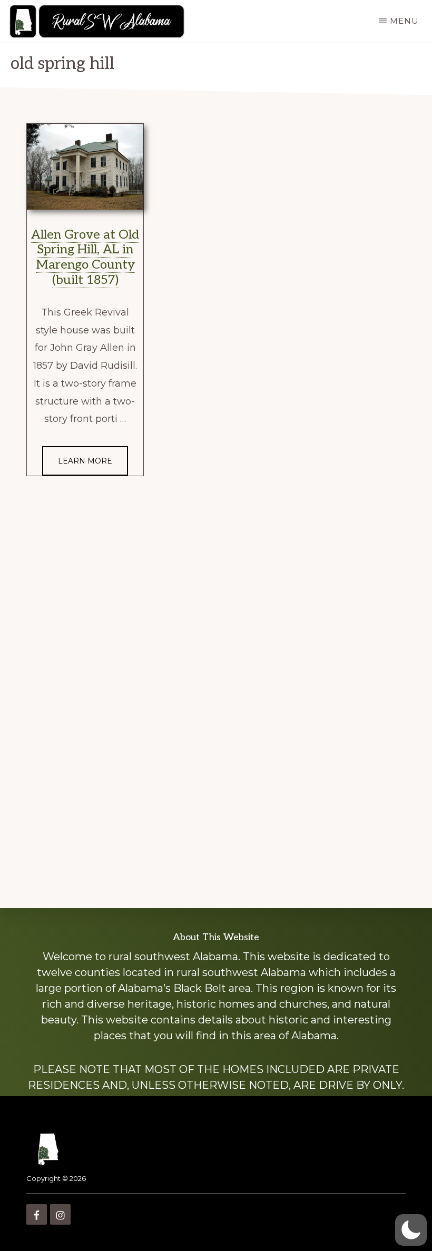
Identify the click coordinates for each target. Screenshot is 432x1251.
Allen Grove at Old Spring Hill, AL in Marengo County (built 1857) (85, 257)
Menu (404, 21)
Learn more (85, 461)
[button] (411, 1230)
